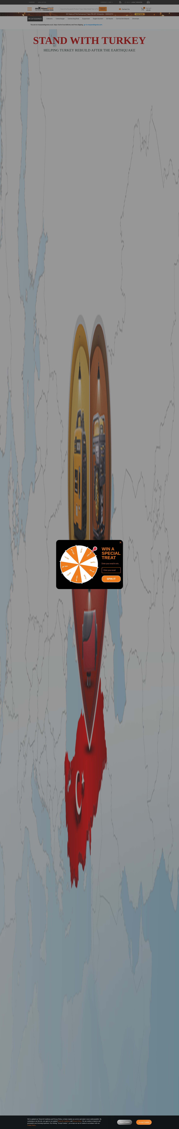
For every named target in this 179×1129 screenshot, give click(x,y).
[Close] (120, 542)
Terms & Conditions (64, 1121)
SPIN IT (111, 578)
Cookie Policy (31, 1125)
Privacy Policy (77, 1121)
